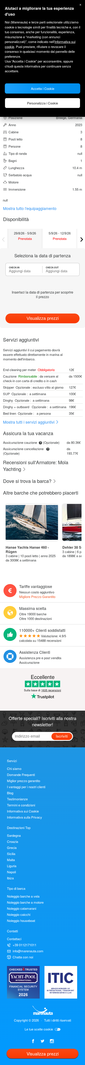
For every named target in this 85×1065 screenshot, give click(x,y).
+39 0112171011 (24, 945)
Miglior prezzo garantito (23, 780)
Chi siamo (14, 768)
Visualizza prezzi (43, 318)
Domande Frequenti (21, 774)
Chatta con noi (23, 957)
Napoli (11, 872)
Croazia (12, 841)
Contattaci (14, 938)
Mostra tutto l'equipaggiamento (29, 208)
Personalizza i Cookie (42, 103)
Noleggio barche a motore (25, 902)
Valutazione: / (42, 638)
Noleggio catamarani (21, 908)
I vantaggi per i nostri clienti (26, 786)
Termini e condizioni (21, 805)
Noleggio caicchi (18, 914)
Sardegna (14, 835)
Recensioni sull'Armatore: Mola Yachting (35, 465)
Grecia (12, 847)
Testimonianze (17, 799)
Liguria (11, 866)
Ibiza (10, 878)
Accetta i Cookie (42, 88)
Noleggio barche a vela (23, 896)
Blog (10, 793)
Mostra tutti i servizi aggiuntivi (29, 422)
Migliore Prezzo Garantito (37, 596)
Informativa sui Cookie (23, 811)
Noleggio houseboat (21, 920)
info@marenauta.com (28, 951)
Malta (11, 859)
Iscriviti (62, 736)
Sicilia (11, 853)
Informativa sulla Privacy (24, 817)
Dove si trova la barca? (28, 480)
